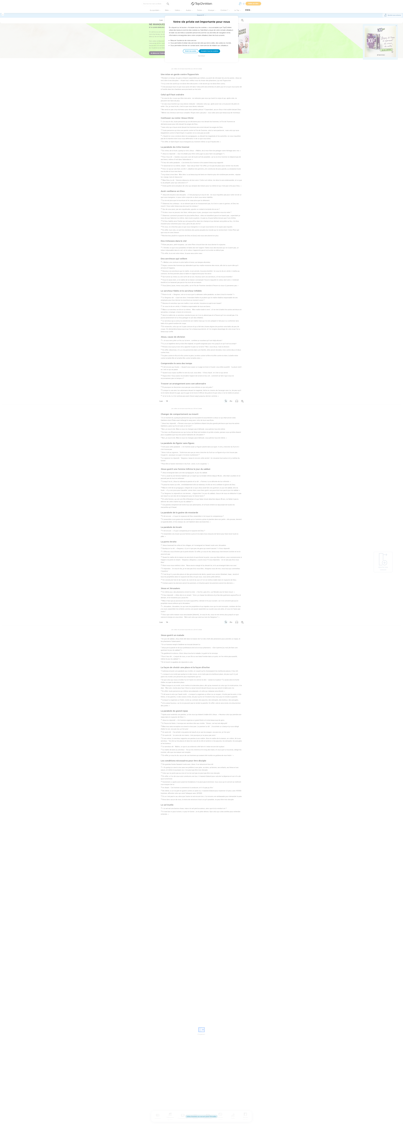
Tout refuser (201, 56)
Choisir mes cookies (190, 51)
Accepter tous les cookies (209, 51)
